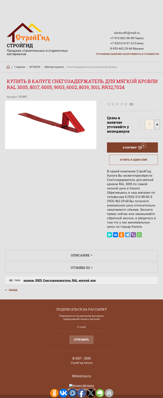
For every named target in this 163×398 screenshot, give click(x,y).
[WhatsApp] (139, 234)
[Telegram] (127, 234)
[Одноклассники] (121, 234)
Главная (19, 67)
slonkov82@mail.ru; (127, 32)
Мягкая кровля (54, 67)
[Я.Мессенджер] (109, 234)
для (93, 280)
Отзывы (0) (80, 267)
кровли (29, 280)
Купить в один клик (133, 159)
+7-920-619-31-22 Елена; (127, 43)
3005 (38, 280)
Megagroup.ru (81, 375)
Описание (80, 255)
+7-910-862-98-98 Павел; (127, 38)
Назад (13, 290)
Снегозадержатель (57, 280)
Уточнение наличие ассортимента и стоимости (127, 54)
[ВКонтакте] (115, 234)
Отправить (81, 339)
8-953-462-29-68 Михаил (127, 48)
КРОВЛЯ (35, 67)
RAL (74, 280)
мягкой (84, 280)
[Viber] (133, 234)
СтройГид (20, 45)
